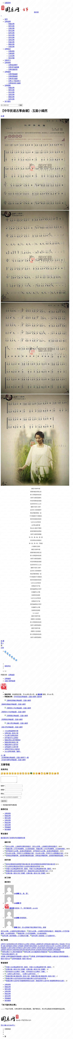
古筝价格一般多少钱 (11, 733)
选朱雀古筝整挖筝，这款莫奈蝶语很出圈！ (49, 855)
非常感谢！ (20, 918)
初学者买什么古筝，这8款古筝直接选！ (46, 851)
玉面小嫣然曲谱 (10, 681)
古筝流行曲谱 (12, 78)
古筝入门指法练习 (14, 81)
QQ (2, 797)
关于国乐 (8, 101)
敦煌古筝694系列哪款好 (13, 740)
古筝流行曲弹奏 (13, 67)
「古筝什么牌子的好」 (29, 974)
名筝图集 (8, 85)
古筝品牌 (8, 21)
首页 (6, 19)
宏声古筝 (11, 33)
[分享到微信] (16, 660)
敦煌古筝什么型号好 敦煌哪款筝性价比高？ (50, 981)
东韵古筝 (11, 46)
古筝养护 (33, 948)
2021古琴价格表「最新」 (13, 751)
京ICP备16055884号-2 (8, 1025)
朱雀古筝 (11, 42)
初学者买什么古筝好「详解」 (36, 971)
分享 (2, 648)
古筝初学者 (15, 949)
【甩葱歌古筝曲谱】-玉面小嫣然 (12, 719)
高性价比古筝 (50, 946)
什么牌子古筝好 (11, 948)
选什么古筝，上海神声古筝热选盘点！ (45, 846)
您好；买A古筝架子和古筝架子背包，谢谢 (30, 927)
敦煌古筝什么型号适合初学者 (36, 978)
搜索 (20, 105)
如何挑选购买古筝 (11, 944)
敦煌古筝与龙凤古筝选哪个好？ (38, 871)
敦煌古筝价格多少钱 (11, 742)
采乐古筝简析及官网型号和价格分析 (43, 864)
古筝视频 (8, 62)
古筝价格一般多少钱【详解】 (36, 873)
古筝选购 (11, 51)
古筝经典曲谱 (12, 76)
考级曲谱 (8, 827)
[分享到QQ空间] (7, 653)
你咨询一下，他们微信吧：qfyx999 (24, 908)
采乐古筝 (11, 30)
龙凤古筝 (11, 40)
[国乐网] (17, 1021)
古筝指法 (32, 944)
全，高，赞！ (21, 893)
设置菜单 (8, 3)
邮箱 (3, 790)
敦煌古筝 (11, 24)
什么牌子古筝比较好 (11, 735)
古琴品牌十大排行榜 (11, 747)
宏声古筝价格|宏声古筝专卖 (27, 949)
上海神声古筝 (40, 944)
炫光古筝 (11, 35)
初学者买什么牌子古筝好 (23, 948)
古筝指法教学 (12, 65)
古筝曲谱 (8, 72)
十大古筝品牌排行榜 (11, 731)
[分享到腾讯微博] (12, 657)
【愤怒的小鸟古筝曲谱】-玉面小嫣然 (13, 712)
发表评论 (8, 666)
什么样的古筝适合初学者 (31, 866)
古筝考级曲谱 (12, 74)
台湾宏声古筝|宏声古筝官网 (44, 949)
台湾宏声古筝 (60, 948)
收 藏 (2, 116)
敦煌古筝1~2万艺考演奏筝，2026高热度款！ (51, 849)
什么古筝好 (57, 946)
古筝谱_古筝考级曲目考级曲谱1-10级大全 (15, 956)
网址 (2, 793)
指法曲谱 (8, 829)
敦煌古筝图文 (33, 946)
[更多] (5, 651)
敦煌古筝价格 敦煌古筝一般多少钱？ (43, 976)
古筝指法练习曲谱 (14, 83)
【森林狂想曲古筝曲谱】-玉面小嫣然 (13, 704)
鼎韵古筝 (11, 44)
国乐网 (40, 694)
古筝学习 (8, 60)
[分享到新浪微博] (10, 655)
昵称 (3, 786)
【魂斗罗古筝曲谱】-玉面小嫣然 (12, 727)
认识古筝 (11, 56)
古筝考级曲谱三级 (50, 948)
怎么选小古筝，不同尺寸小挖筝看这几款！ (49, 853)
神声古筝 (11, 26)
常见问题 (11, 58)
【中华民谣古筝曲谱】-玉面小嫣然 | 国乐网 (28, 696)
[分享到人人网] (14, 658)
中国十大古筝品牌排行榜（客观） (40, 869)
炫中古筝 (11, 37)
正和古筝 (11, 28)
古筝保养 (11, 53)
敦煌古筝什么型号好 (11, 744)
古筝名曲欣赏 (12, 69)
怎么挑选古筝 (42, 946)
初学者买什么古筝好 (11, 738)
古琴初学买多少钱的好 (12, 749)
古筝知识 (8, 49)
